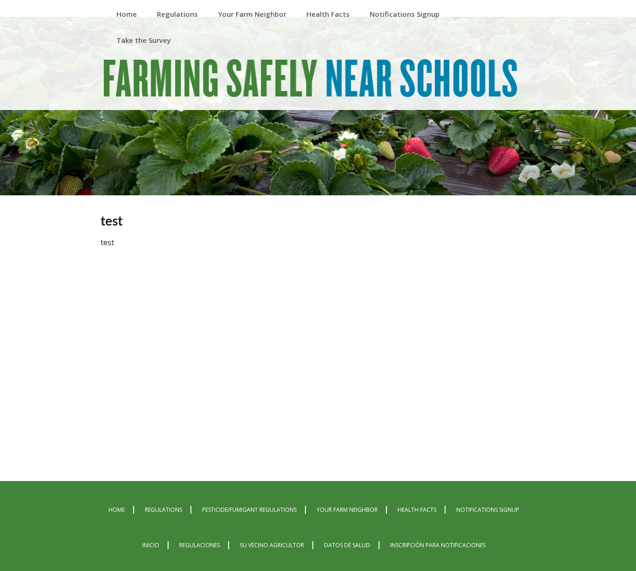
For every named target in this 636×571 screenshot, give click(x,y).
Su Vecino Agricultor (272, 545)
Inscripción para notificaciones (438, 545)
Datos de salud (347, 545)
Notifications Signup (487, 510)
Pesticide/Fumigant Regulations (249, 510)
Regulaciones (199, 545)
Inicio (150, 545)
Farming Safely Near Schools (310, 80)
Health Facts (417, 510)
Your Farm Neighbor (347, 510)
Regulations (163, 510)
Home (116, 510)
